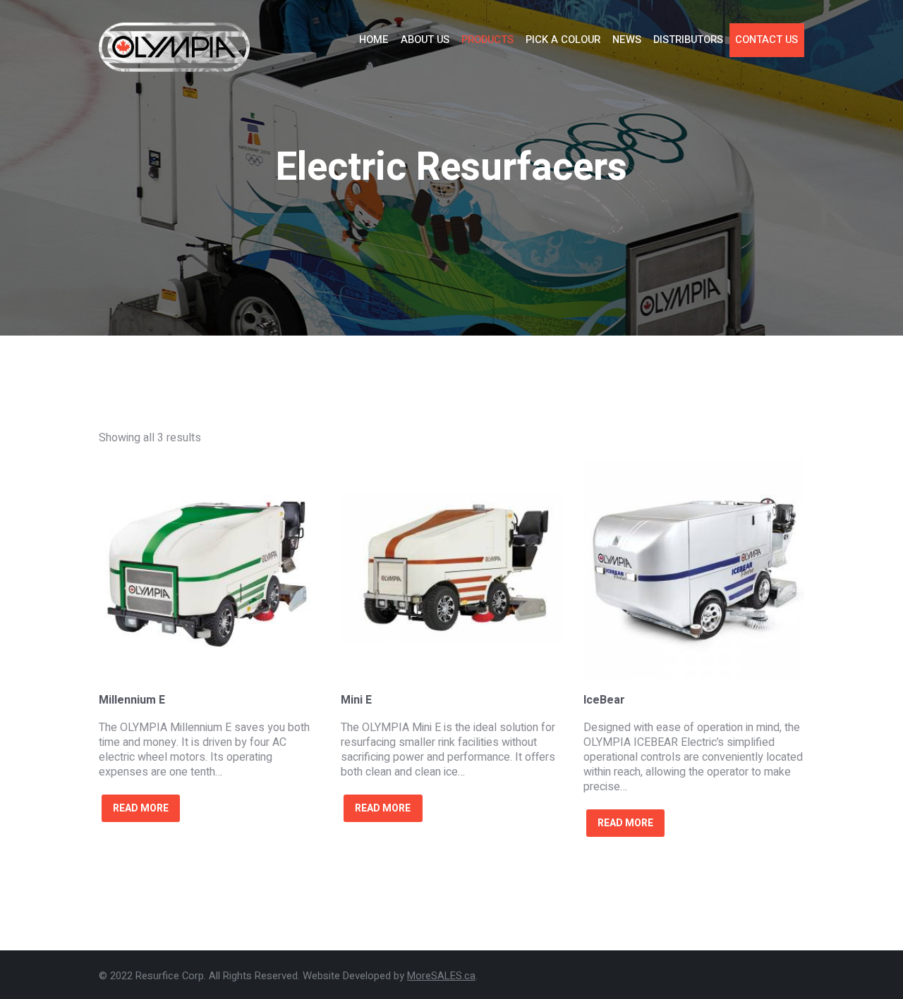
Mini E (356, 700)
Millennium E (132, 700)
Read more (141, 808)
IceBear (604, 700)
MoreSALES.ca (441, 975)
